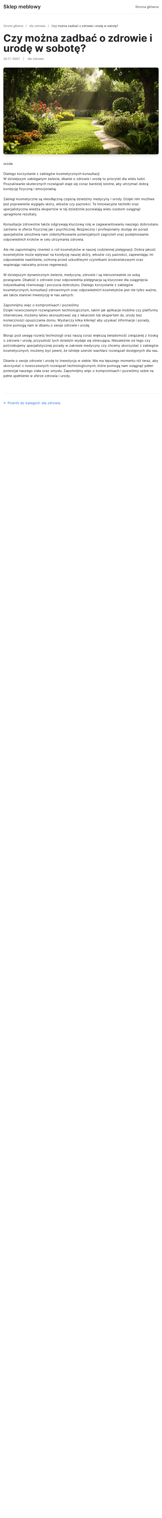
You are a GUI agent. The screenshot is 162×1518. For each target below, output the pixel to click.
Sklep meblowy (22, 7)
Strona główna (147, 7)
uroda (8, 163)
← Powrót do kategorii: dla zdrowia (31, 403)
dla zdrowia (37, 26)
